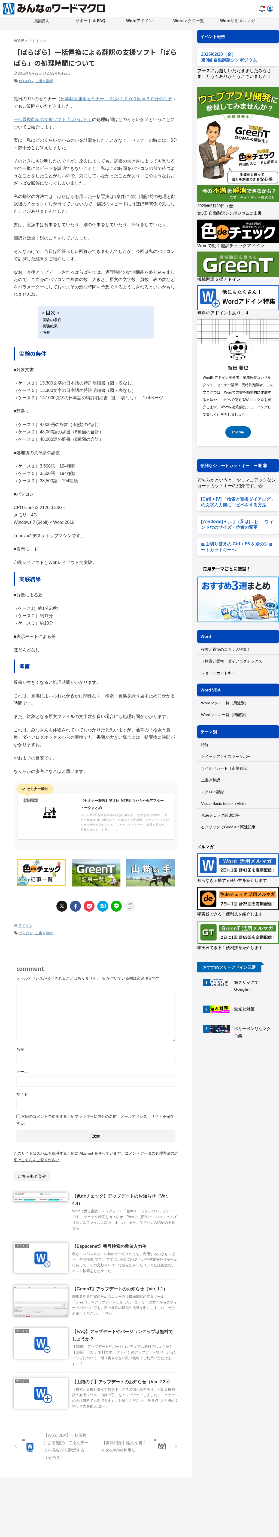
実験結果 (50, 326)
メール (22, 1071)
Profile (238, 432)
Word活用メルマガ (237, 20)
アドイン (25, 926)
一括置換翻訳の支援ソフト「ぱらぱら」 (53, 119)
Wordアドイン (139, 20)
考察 (46, 332)
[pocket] (89, 906)
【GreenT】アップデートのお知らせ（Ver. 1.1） (120, 1289)
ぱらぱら (26, 81)
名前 (20, 1049)
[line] (116, 906)
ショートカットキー (218, 673)
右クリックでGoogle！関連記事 (228, 827)
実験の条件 (52, 320)
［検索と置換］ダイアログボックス (231, 661)
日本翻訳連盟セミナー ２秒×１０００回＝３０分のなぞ (116, 98)
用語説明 (41, 20)
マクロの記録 (212, 792)
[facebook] (75, 906)
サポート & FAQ (90, 20)
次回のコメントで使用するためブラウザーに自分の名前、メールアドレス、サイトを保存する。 (95, 1119)
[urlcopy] (130, 906)
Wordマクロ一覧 (188, 20)
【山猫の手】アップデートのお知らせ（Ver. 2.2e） (122, 1381)
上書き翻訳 (44, 81)
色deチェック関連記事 (220, 815)
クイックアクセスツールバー (226, 756)
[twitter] (61, 906)
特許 (205, 745)
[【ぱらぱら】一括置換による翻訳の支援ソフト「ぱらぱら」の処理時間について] (102, 906)
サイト (22, 1094)
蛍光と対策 (244, 1009)
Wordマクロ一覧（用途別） (224, 703)
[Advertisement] (238, 1086)
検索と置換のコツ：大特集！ (226, 649)
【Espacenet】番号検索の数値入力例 (109, 1246)
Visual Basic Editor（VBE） (224, 803)
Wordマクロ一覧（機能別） (224, 715)
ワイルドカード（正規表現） (226, 768)
